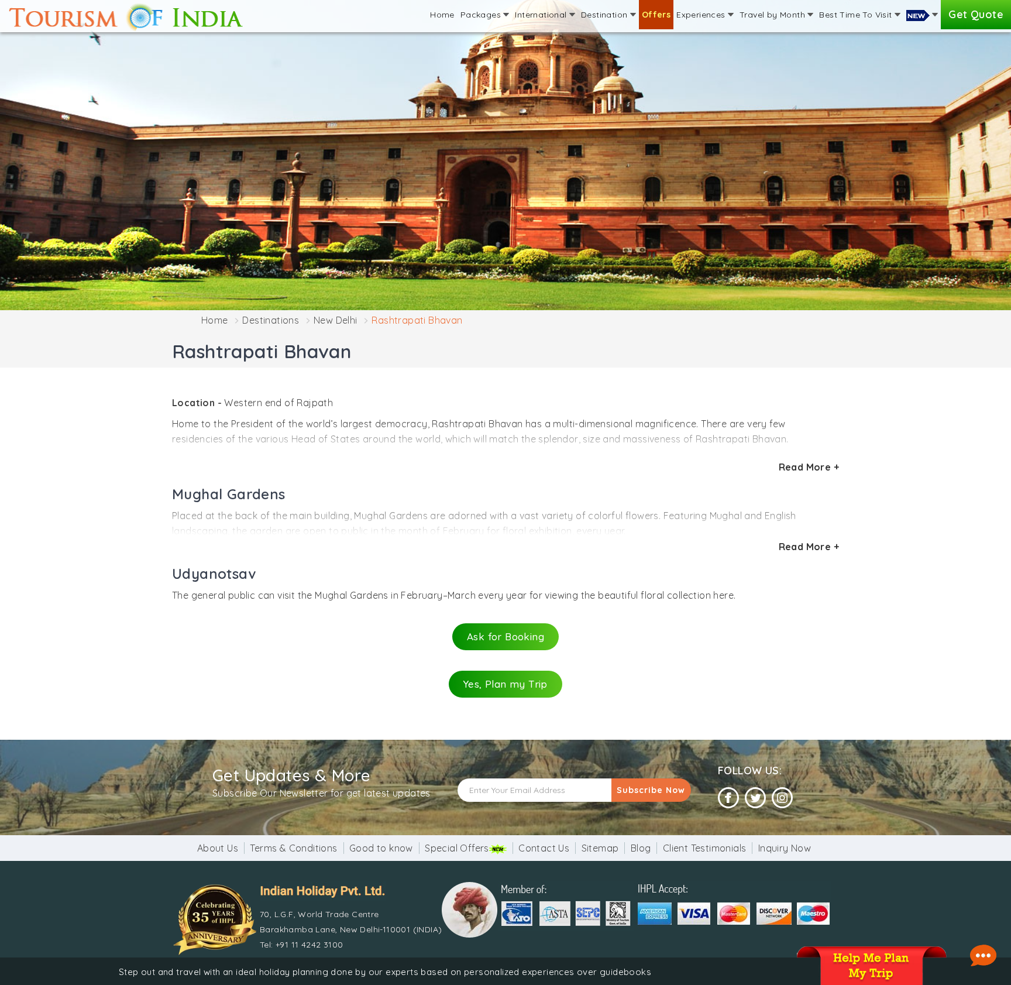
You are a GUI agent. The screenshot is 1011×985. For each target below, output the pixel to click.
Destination (605, 14)
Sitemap (600, 848)
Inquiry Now (784, 848)
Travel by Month (773, 14)
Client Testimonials (705, 848)
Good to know (381, 848)
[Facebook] (728, 798)
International (542, 14)
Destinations (270, 320)
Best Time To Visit (857, 14)
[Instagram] (782, 798)
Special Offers (457, 848)
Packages (482, 14)
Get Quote (975, 14)
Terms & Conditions (293, 848)
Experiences (702, 14)
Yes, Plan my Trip (505, 684)
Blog (641, 848)
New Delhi (335, 320)
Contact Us (543, 848)
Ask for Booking (505, 636)
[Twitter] (755, 798)
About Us (217, 848)
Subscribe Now (651, 790)
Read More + (809, 467)
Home (442, 14)
